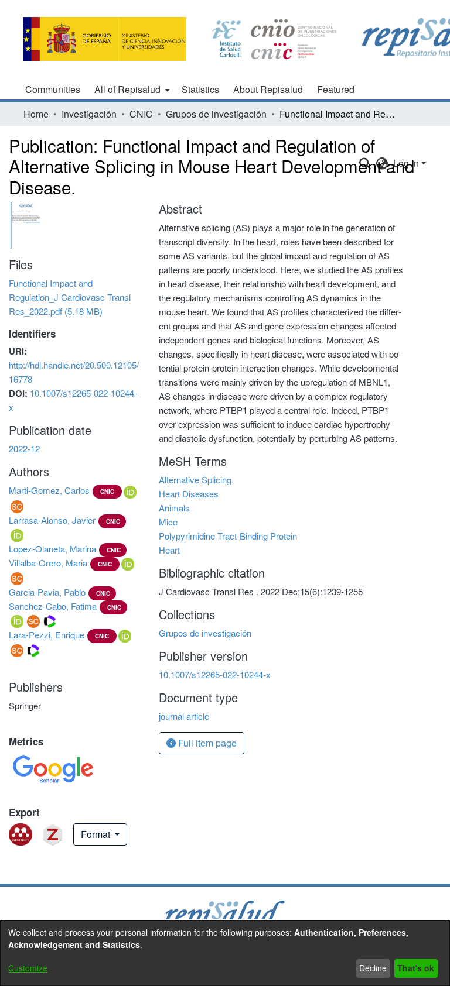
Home (36, 114)
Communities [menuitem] (52, 89)
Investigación (89, 114)
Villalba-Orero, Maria (48, 562)
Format (96, 834)
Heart (169, 550)
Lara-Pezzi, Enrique (46, 634)
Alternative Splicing (195, 479)
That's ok (415, 968)
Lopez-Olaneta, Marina (52, 548)
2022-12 (24, 448)
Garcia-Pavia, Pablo (47, 592)
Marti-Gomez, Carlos (49, 490)
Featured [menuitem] (335, 89)
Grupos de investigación (216, 114)
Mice (168, 522)
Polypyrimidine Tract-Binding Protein (228, 536)
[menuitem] (131, 90)
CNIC (141, 114)
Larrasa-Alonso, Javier (52, 520)
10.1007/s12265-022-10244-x (215, 674)
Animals (174, 507)
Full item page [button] (206, 743)
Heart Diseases (189, 493)
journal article (184, 716)
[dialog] (225, 953)
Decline (373, 968)
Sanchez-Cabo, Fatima (53, 606)
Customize (27, 968)
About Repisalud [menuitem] (268, 89)
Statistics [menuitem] (200, 89)
